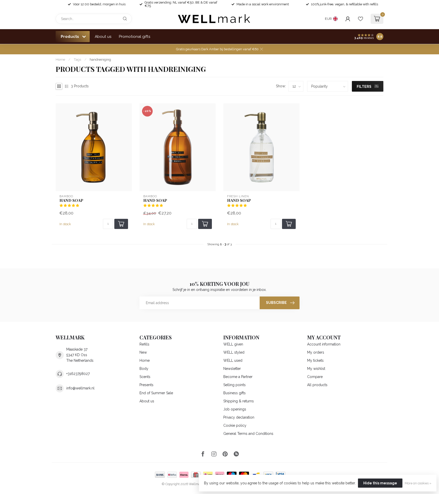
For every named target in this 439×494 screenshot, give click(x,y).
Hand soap (71, 200)
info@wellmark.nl (80, 388)
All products (317, 385)
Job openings (234, 409)
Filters (364, 87)
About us (103, 36)
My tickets (315, 360)
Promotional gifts (134, 36)
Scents (144, 377)
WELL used (232, 360)
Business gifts (234, 393)
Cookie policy (234, 425)
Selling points (234, 385)
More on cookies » (418, 483)
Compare (315, 377)
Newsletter (232, 369)
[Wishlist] (360, 19)
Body (143, 369)
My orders (315, 352)
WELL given (233, 344)
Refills (144, 344)
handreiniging (100, 59)
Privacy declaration (238, 417)
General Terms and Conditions (248, 434)
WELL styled (233, 352)
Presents (146, 385)
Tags (77, 59)
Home (60, 59)
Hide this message (380, 483)
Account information (323, 344)
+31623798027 (78, 374)
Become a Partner (238, 377)
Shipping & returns (238, 401)
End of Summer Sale (156, 393)
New (143, 352)
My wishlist (316, 369)
